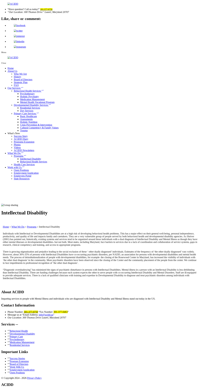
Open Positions (21, 170)
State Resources (22, 178)
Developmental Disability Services (31, 105)
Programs (19, 156)
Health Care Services (24, 164)
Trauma (24, 130)
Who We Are (20, 74)
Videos (17, 147)
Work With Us (17, 367)
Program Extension (19, 361)
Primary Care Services (25, 113)
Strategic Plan (20, 82)
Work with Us (15, 167)
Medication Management (32, 99)
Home (11, 68)
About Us (12, 71)
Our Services (14, 88)
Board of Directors (23, 79)
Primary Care (16, 336)
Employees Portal (22, 175)
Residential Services (30, 108)
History (17, 76)
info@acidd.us (46, 314)
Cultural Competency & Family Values (39, 127)
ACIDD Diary (21, 139)
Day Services (26, 110)
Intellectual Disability (30, 158)
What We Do (14, 153)
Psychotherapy (27, 93)
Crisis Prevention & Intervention (36, 124)
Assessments (26, 119)
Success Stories (17, 358)
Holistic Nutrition (28, 122)
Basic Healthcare (28, 116)
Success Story (21, 136)
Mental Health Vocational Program (37, 102)
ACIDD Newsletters (24, 150)
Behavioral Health (19, 331)
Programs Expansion (24, 141)
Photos (17, 144)
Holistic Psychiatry (29, 96)
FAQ (16, 85)
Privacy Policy (34, 378)
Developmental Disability (22, 333)
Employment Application (26, 173)
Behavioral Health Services (27, 91)
